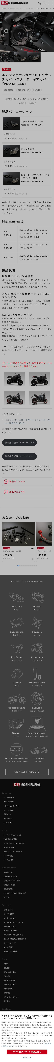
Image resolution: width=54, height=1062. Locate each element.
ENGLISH (27, 1057)
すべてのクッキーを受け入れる (27, 1052)
